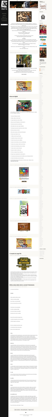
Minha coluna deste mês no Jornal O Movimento (22, 285)
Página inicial (4, 13)
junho (40, 95)
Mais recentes (17, 409)
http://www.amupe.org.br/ (20, 389)
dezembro (41, 85)
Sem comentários (24, 9)
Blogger (31, 414)
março (40, 99)
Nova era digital (14, 96)
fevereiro (41, 83)
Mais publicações (24, 409)
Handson (28, 415)
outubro (40, 75)
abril (40, 110)
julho (40, 78)
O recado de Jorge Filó (15, 253)
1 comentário (24, 98)
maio (40, 109)
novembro (41, 86)
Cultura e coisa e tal (42, 60)
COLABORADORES (4, 20)
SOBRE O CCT (4, 17)
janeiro (40, 84)
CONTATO (4, 15)
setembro (41, 76)
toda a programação (31, 279)
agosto (40, 77)
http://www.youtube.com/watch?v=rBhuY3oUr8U (24, 36)
